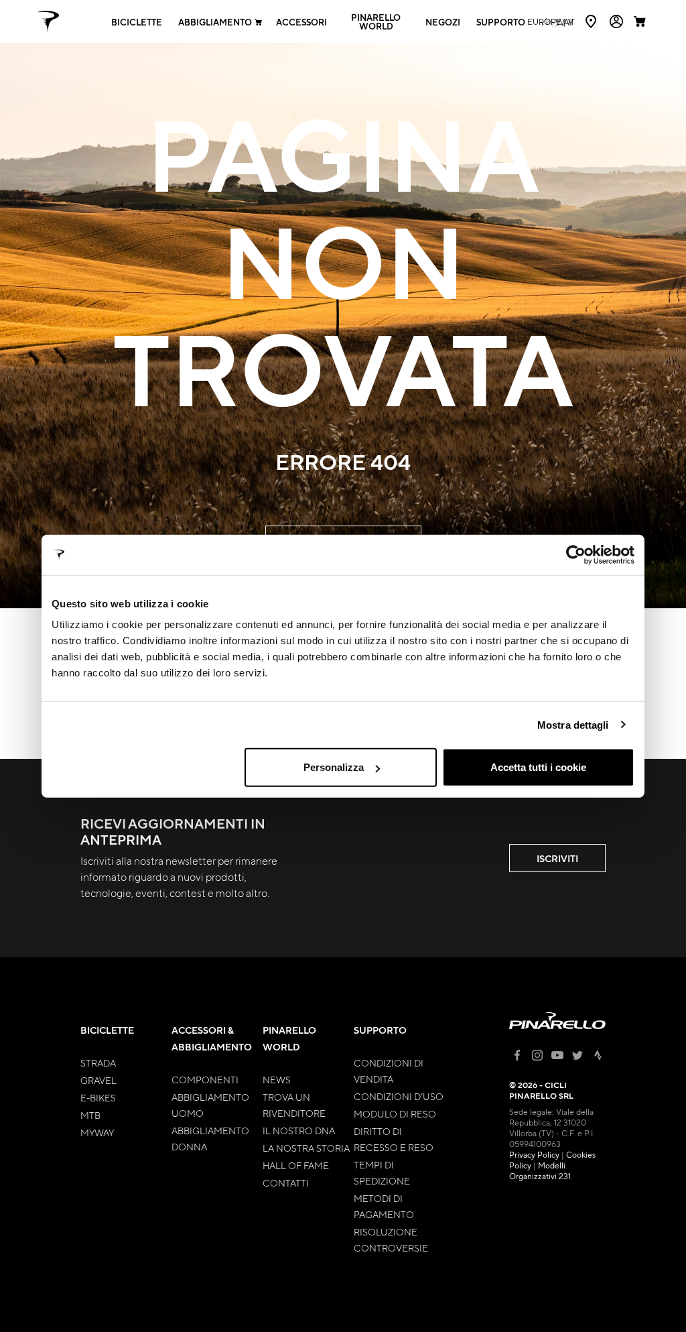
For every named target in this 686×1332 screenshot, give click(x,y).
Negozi (442, 21)
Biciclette (136, 21)
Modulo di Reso (395, 1113)
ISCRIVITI (557, 858)
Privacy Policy (534, 1154)
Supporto (500, 21)
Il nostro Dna (299, 1130)
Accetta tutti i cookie (538, 767)
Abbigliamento (215, 21)
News (277, 1079)
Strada (98, 1062)
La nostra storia (306, 1148)
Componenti (205, 1079)
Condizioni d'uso (398, 1096)
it (551, 21)
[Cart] (641, 21)
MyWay (97, 1132)
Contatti (286, 1182)
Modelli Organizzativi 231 (540, 1170)
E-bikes (98, 1097)
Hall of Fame (296, 1165)
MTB (90, 1115)
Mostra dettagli (573, 724)
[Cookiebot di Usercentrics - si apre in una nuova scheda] (575, 554)
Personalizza (333, 767)
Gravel (98, 1080)
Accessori (301, 21)
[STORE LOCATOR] (592, 21)
